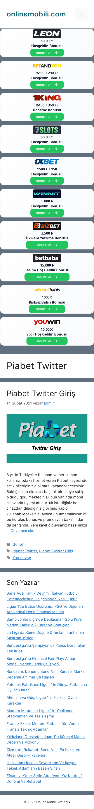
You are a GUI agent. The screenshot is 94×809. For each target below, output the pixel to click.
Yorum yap (21, 558)
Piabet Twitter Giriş (41, 393)
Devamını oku (22, 530)
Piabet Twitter (24, 551)
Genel (17, 544)
